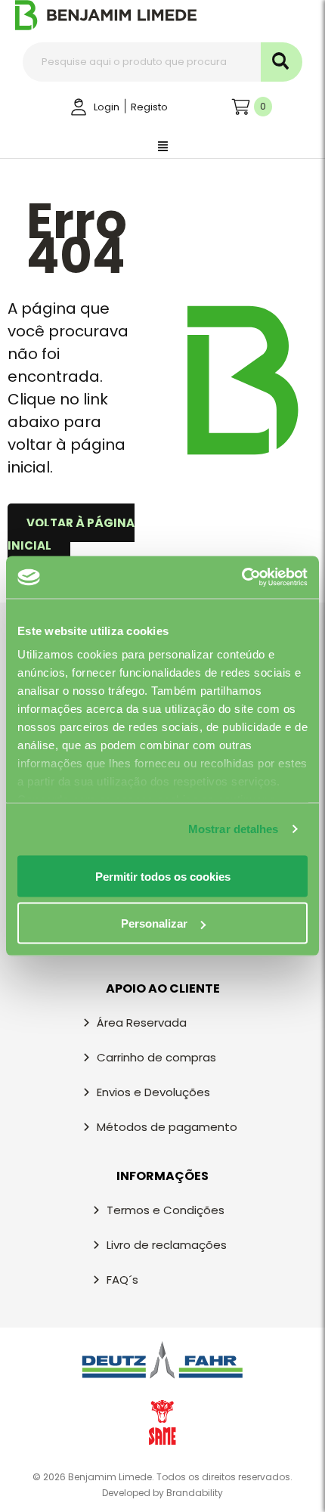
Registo (149, 107)
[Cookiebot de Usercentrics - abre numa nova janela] (241, 577)
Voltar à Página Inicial (71, 534)
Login (106, 107)
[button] (162, 147)
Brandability (194, 1492)
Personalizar (154, 923)
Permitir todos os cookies (163, 875)
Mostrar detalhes (233, 829)
